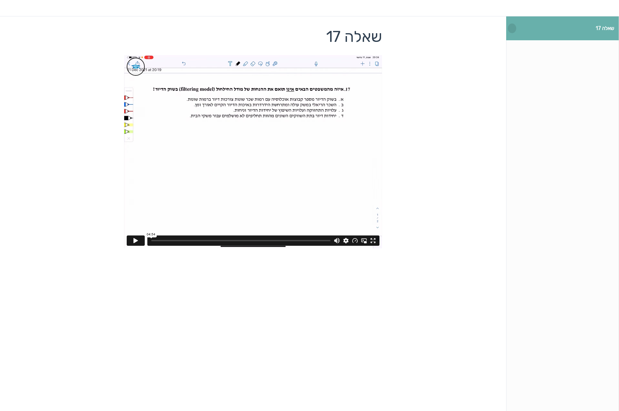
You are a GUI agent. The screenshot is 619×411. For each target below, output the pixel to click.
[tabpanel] (253, 151)
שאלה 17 (605, 28)
